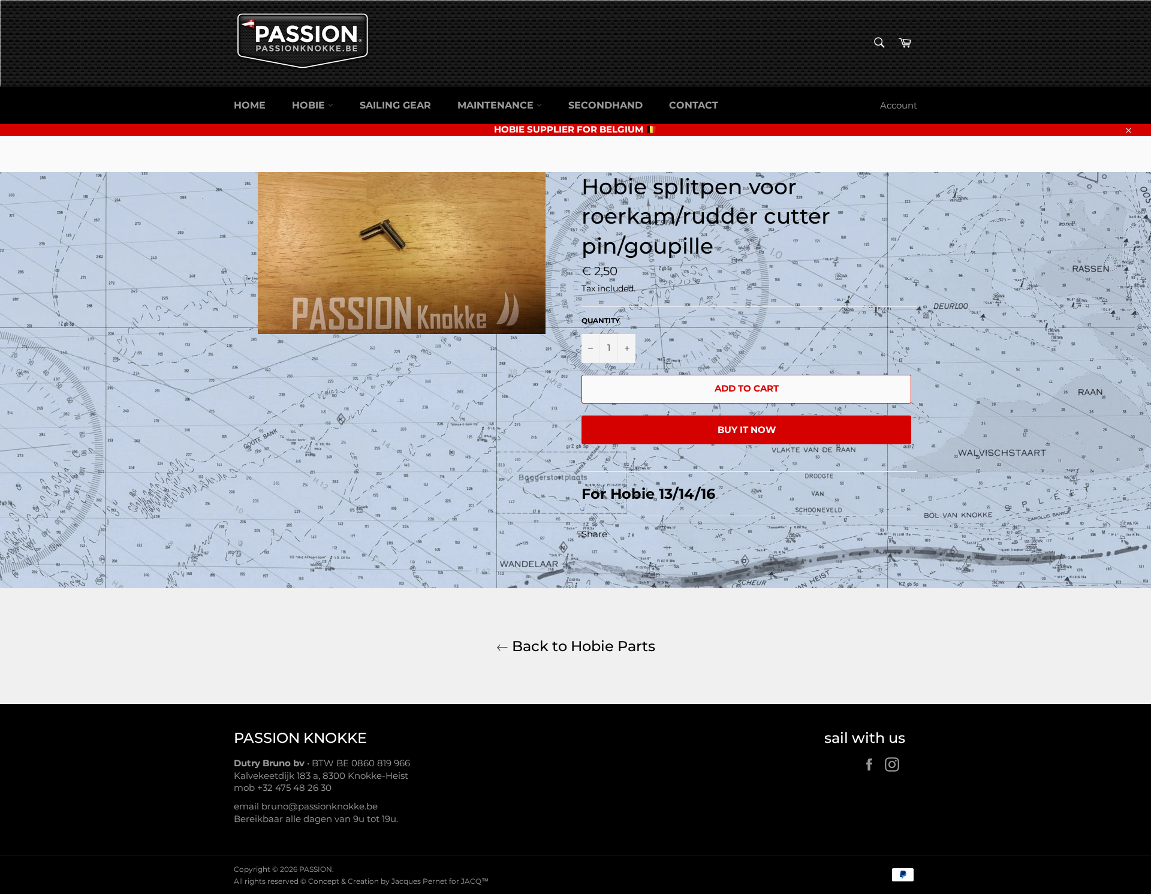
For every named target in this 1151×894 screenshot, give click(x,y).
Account (898, 105)
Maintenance (497, 105)
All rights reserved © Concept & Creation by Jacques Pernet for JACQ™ (361, 881)
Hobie (310, 105)
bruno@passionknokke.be (319, 806)
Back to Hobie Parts (581, 646)
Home (250, 105)
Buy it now (747, 429)
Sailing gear (395, 105)
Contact (693, 105)
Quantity (600, 320)
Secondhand (605, 105)
